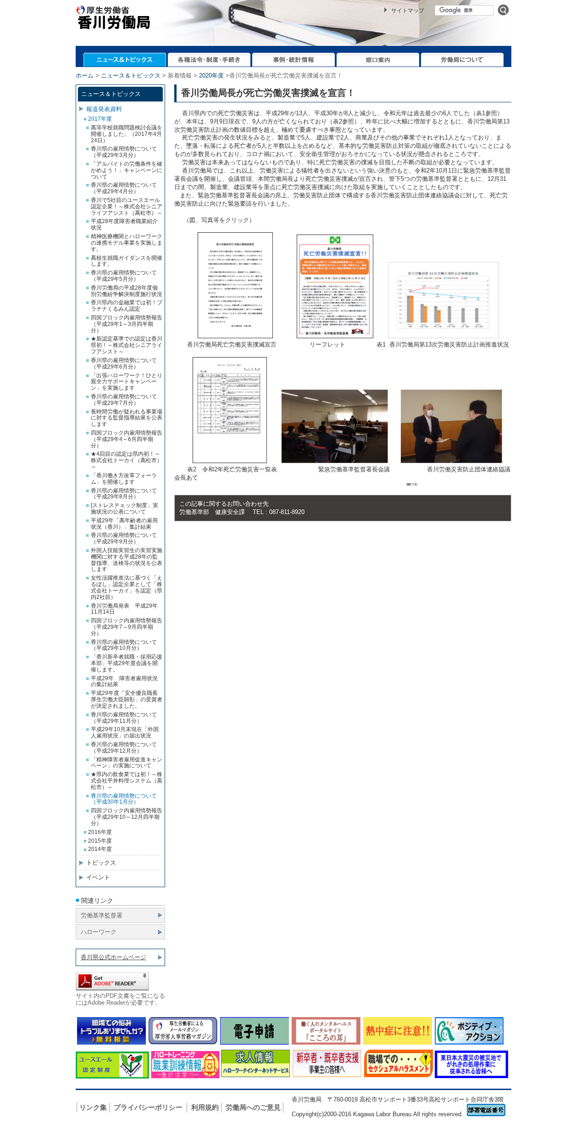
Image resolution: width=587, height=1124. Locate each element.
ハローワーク (98, 931)
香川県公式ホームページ (113, 957)
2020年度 (211, 75)
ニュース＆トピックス (131, 75)
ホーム (85, 75)
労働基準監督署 (101, 915)
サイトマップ (407, 10)
